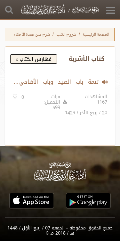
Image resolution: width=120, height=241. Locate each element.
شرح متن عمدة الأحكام (31, 35)
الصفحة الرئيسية (96, 35)
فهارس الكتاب (35, 59)
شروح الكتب (66, 35)
